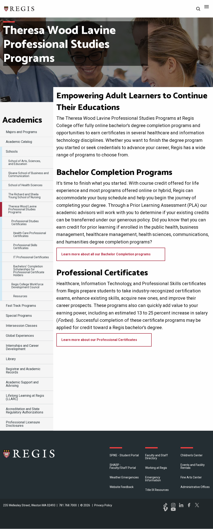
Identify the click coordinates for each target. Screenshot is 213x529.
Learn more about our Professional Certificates (99, 340)
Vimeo (165, 509)
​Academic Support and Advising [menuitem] (22, 384)
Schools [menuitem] (12, 151)
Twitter (196, 505)
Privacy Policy (103, 505)
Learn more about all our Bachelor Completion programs (106, 254)
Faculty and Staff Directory (156, 457)
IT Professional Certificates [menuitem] (31, 257)
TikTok (165, 505)
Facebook (189, 505)
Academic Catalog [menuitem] (19, 142)
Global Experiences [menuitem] (20, 336)
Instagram (173, 505)
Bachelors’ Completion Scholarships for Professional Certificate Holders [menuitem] (28, 271)
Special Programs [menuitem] (19, 316)
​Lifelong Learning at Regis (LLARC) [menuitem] (25, 397)
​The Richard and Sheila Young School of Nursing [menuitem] (24, 196)
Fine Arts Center (191, 477)
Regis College (29, 453)
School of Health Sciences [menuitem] (25, 185)
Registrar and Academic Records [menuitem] (23, 370)
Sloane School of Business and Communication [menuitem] (28, 174)
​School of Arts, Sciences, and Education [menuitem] (24, 162)
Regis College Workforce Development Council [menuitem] (27, 286)
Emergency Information (153, 479)
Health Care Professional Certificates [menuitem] (29, 234)
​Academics (22, 120)
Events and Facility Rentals (193, 466)
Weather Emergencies (124, 477)
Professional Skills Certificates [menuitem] (25, 246)
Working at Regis (156, 467)
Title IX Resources (157, 490)
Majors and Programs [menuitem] (21, 132)
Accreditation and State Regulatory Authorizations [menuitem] (24, 410)
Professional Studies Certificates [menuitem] (25, 223)
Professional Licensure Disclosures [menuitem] (23, 424)
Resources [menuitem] (20, 296)
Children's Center (192, 455)
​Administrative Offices (195, 487)
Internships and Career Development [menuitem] (22, 347)
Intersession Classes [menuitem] (21, 326)
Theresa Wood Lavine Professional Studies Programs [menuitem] (22, 209)
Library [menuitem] (11, 359)
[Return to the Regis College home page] (19, 8)
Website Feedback (122, 487)
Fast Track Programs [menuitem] (21, 306)
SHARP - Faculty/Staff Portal (123, 466)
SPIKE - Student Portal (124, 455)
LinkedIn (181, 505)
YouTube (173, 509)
